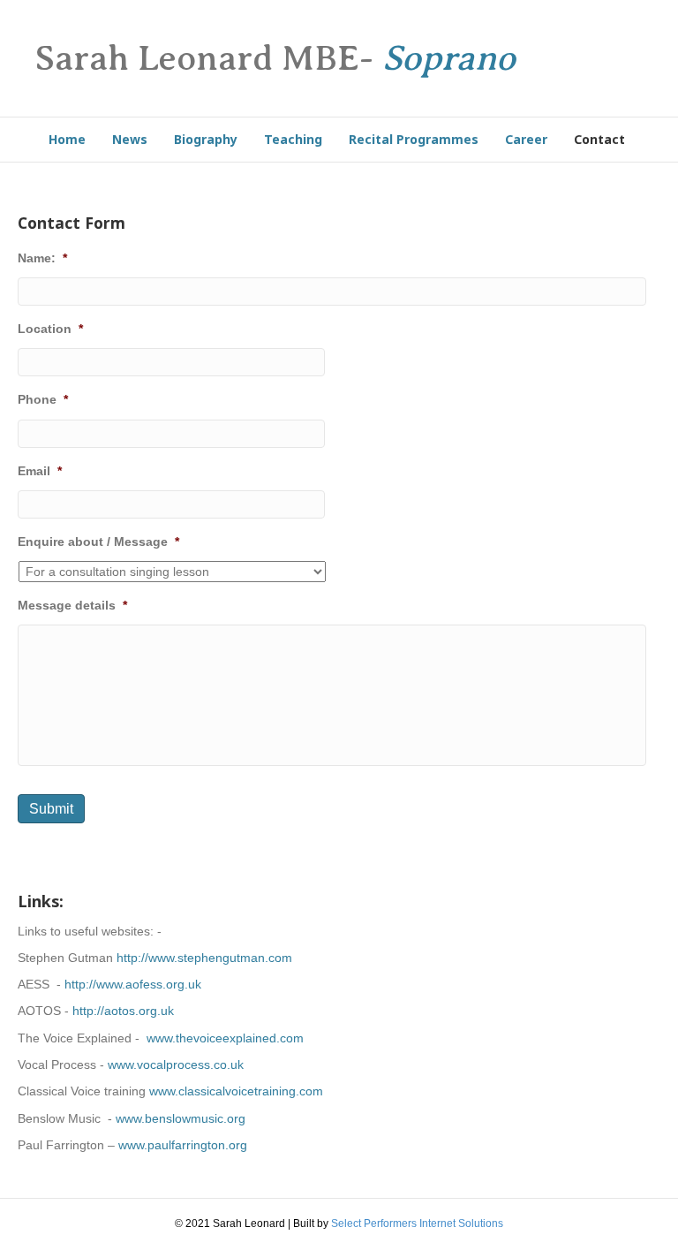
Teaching (293, 139)
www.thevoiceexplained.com (225, 1038)
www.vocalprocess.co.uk (176, 1064)
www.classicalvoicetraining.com (236, 1091)
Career (526, 139)
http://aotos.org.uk (123, 1011)
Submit (51, 808)
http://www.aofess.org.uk (132, 984)
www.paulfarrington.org (182, 1145)
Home (67, 139)
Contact (599, 139)
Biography (205, 139)
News (129, 139)
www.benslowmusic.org (180, 1118)
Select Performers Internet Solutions (417, 1223)
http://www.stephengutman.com (204, 958)
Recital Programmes (413, 139)
